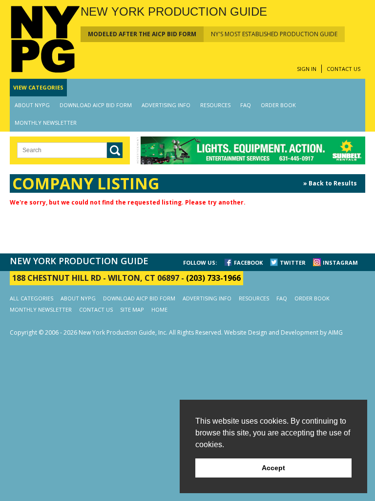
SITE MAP (132, 309)
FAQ (245, 105)
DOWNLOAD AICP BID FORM (96, 105)
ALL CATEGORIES (31, 298)
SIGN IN (306, 68)
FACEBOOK (248, 262)
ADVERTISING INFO (166, 105)
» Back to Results (330, 183)
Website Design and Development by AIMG (283, 332)
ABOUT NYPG (32, 105)
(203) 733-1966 (213, 278)
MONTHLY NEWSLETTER (46, 122)
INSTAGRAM (340, 262)
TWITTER (293, 262)
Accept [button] (273, 468)
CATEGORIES (38, 87)
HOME (159, 309)
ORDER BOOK (278, 105)
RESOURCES (215, 105)
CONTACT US (343, 68)
